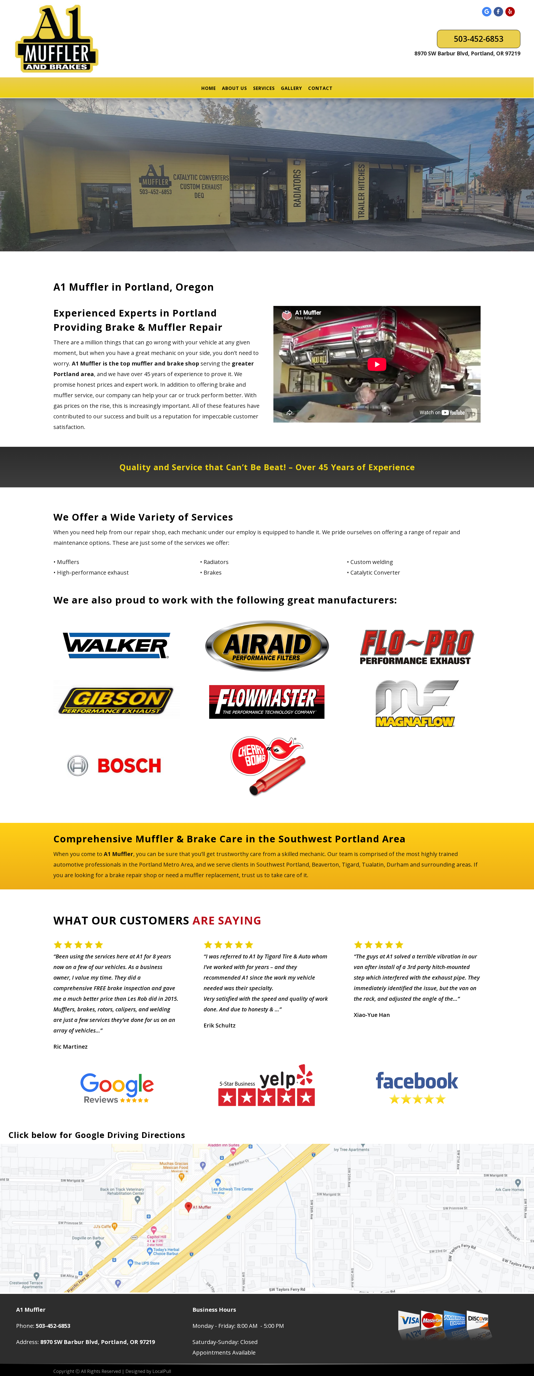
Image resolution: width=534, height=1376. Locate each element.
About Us (234, 88)
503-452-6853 (478, 38)
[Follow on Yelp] (510, 11)
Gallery (291, 88)
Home (208, 88)
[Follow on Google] (486, 11)
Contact (320, 88)
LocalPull (161, 1371)
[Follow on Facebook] (498, 11)
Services (264, 88)
